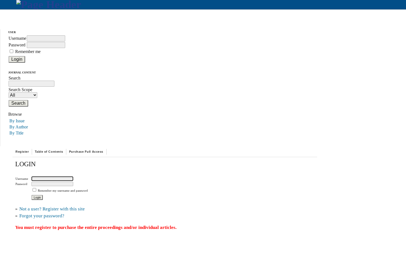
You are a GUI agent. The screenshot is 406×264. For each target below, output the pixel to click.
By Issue (17, 120)
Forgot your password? (41, 215)
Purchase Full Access (86, 151)
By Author (18, 127)
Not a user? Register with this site (52, 209)
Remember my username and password (63, 190)
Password (17, 45)
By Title (16, 133)
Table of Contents (49, 151)
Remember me (28, 51)
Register (22, 151)
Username (17, 38)
